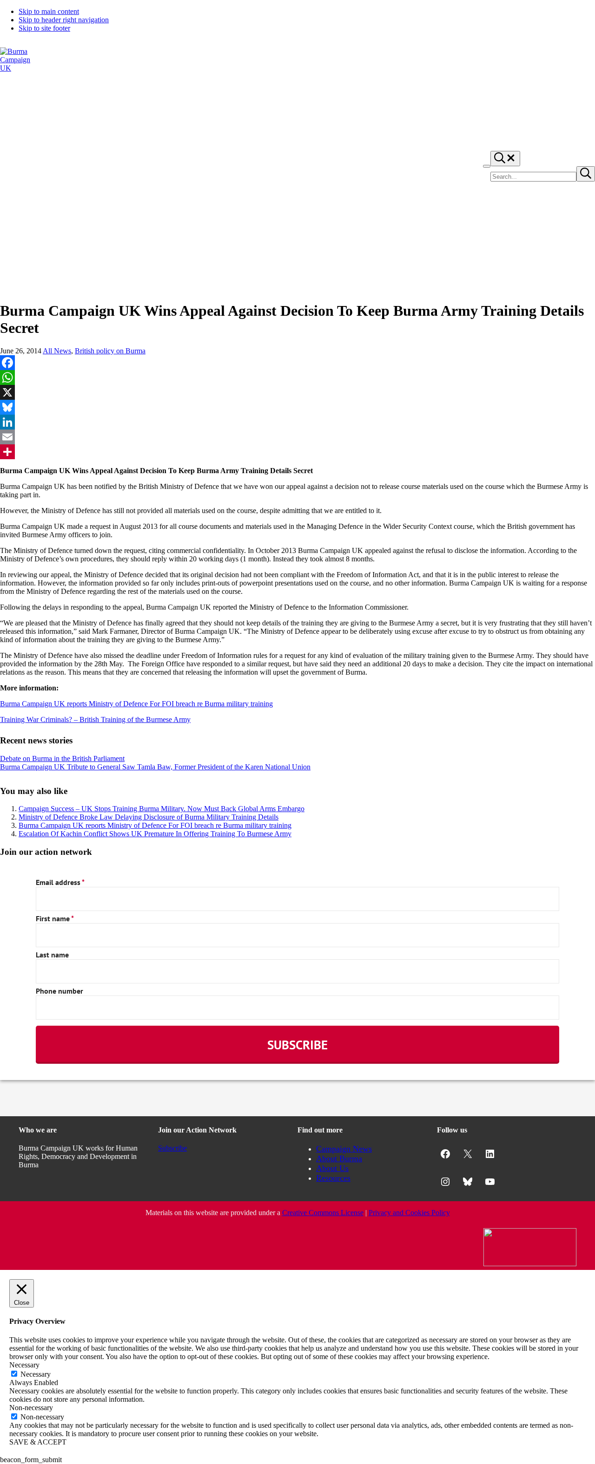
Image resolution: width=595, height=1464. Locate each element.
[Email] (297, 436)
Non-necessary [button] (31, 1408)
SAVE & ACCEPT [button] (37, 1442)
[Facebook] (297, 362)
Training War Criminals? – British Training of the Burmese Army (95, 719)
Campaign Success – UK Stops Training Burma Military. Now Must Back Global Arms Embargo (161, 809)
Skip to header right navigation (64, 20)
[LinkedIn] (297, 422)
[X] (297, 392)
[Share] (297, 451)
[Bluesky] (297, 407)
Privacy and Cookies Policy (409, 1213)
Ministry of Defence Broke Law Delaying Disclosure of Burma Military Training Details (148, 817)
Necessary (35, 1374)
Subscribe (172, 1148)
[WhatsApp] (297, 377)
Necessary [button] (24, 1365)
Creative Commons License (323, 1213)
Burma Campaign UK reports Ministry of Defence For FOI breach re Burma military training (136, 704)
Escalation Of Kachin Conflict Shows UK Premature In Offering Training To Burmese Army (155, 834)
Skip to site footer (44, 28)
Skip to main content (49, 11)
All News (57, 351)
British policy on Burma (110, 351)
